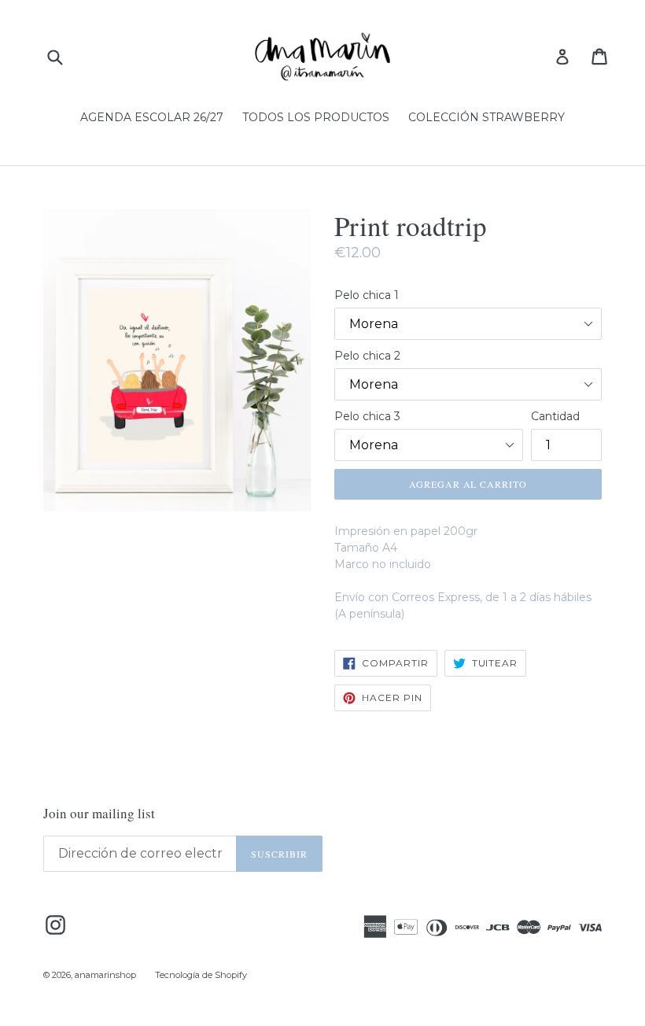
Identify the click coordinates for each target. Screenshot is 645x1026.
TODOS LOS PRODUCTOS (315, 117)
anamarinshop (105, 974)
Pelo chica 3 (367, 416)
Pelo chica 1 (366, 295)
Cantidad (555, 416)
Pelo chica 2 (367, 356)
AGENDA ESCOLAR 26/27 (151, 117)
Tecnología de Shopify (201, 974)
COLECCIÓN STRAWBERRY (486, 117)
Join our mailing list (99, 813)
